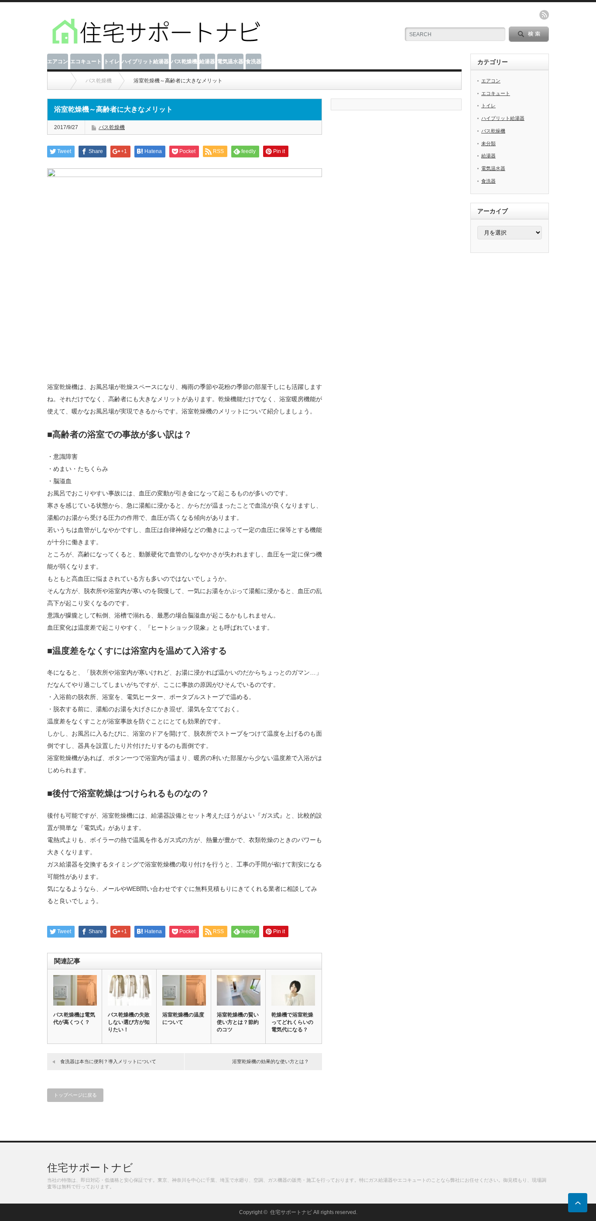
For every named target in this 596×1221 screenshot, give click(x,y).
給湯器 (207, 61)
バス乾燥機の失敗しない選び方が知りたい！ (129, 1022)
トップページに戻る (75, 1095)
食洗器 (253, 61)
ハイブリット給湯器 (145, 61)
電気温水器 (230, 61)
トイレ (112, 61)
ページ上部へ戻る (577, 1202)
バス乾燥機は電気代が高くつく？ (74, 1018)
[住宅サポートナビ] (156, 44)
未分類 (488, 143)
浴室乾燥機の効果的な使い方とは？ (270, 1061)
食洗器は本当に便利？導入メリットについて (108, 1061)
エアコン (57, 61)
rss (544, 15)
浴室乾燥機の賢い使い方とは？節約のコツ (238, 1022)
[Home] (60, 80)
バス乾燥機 (184, 61)
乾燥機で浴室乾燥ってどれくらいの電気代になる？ (292, 1022)
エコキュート (86, 61)
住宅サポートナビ (90, 1167)
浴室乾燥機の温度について (183, 1018)
